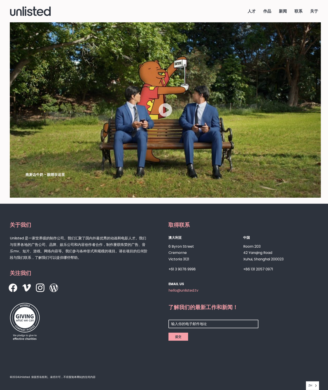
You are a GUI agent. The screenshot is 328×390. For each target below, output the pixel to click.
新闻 (283, 11)
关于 (314, 11)
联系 (299, 11)
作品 (267, 11)
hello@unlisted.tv (183, 290)
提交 (178, 336)
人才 (252, 11)
